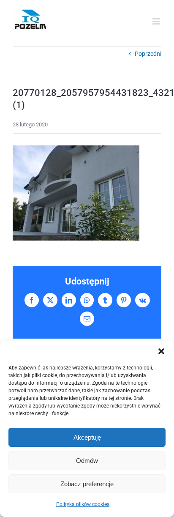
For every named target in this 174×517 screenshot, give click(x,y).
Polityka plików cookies (82, 504)
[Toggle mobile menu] (156, 21)
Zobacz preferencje (87, 483)
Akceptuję (87, 437)
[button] (161, 351)
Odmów (87, 460)
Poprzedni (148, 53)
